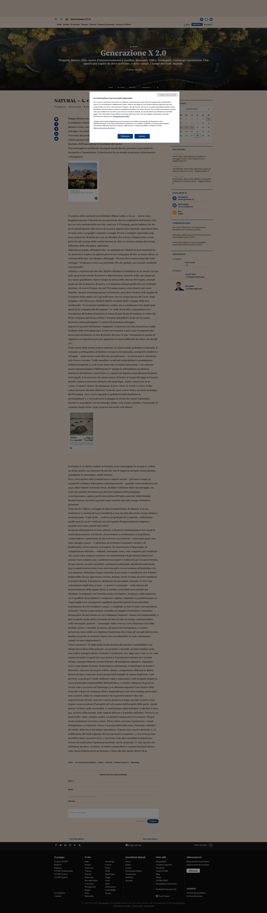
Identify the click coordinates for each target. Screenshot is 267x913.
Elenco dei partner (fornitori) (104, 128)
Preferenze (125, 136)
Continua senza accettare (167, 95)
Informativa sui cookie (121, 116)
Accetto (142, 136)
